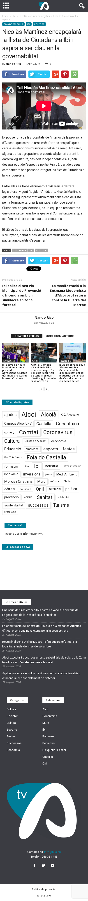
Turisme (61, 505)
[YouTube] (53, 866)
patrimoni (55, 489)
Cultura (12, 441)
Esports (12, 729)
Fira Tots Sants (13, 457)
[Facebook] (35, 866)
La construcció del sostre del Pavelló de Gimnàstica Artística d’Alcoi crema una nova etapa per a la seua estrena (41, 628)
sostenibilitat (13, 505)
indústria (51, 466)
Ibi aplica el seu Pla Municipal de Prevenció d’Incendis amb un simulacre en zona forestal (21, 295)
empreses (32, 449)
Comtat (29, 432)
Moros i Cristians (18, 481)
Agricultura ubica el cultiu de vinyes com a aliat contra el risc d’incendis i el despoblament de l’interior (41, 676)
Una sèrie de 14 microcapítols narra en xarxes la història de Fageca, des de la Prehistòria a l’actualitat (40, 612)
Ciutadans (20, 250)
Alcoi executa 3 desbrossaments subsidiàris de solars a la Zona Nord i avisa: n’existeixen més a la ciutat (44, 660)
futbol (26, 466)
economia (58, 441)
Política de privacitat (44, 889)
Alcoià (48, 414)
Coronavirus (57, 432)
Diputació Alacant (35, 440)
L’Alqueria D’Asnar (54, 750)
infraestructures (72, 466)
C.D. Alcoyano (70, 414)
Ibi (28, 24)
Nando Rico (13, 63)
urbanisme (10, 511)
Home (5, 16)
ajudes (10, 414)
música (54, 481)
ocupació (25, 489)
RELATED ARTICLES (27, 336)
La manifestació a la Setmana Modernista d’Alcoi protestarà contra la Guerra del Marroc (68, 295)
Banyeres (48, 736)
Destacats (9, 360)
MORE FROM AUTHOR (60, 336)
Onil (40, 489)
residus (27, 497)
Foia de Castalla (13, 24)
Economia (66, 360)
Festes (11, 736)
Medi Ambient (66, 474)
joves (48, 474)
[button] (81, 6)
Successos (14, 743)
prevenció (11, 497)
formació (11, 466)
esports (50, 449)
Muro (41, 481)
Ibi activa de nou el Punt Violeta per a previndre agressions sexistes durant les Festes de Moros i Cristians (15, 371)
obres (9, 489)
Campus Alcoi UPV (18, 424)
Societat (12, 716)
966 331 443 (49, 856)
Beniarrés (48, 743)
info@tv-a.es (52, 852)
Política (39, 24)
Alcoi (35, 360)
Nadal (67, 481)
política (41, 250)
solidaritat (63, 497)
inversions (32, 474)
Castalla (43, 423)
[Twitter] (44, 866)
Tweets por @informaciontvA (24, 533)
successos (38, 505)
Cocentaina (67, 423)
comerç (9, 432)
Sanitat (45, 497)
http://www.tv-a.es (44, 323)
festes (69, 449)
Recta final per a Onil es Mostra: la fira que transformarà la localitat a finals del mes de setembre (39, 644)
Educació (12, 449)
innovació (11, 474)
